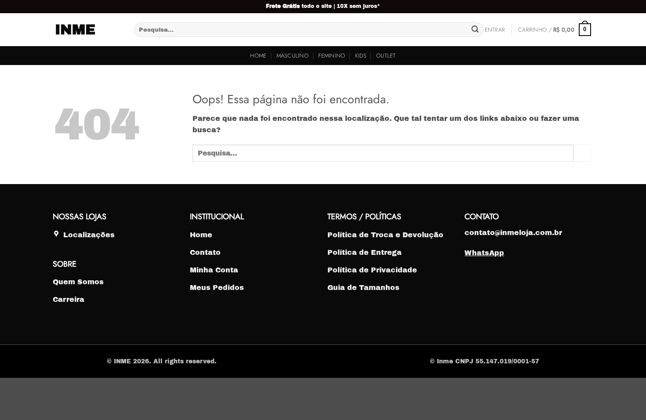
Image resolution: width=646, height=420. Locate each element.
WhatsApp (484, 253)
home (258, 55)
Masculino (292, 55)
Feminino (331, 55)
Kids (361, 55)
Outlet (386, 55)
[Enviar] (475, 29)
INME (75, 30)
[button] (495, 30)
